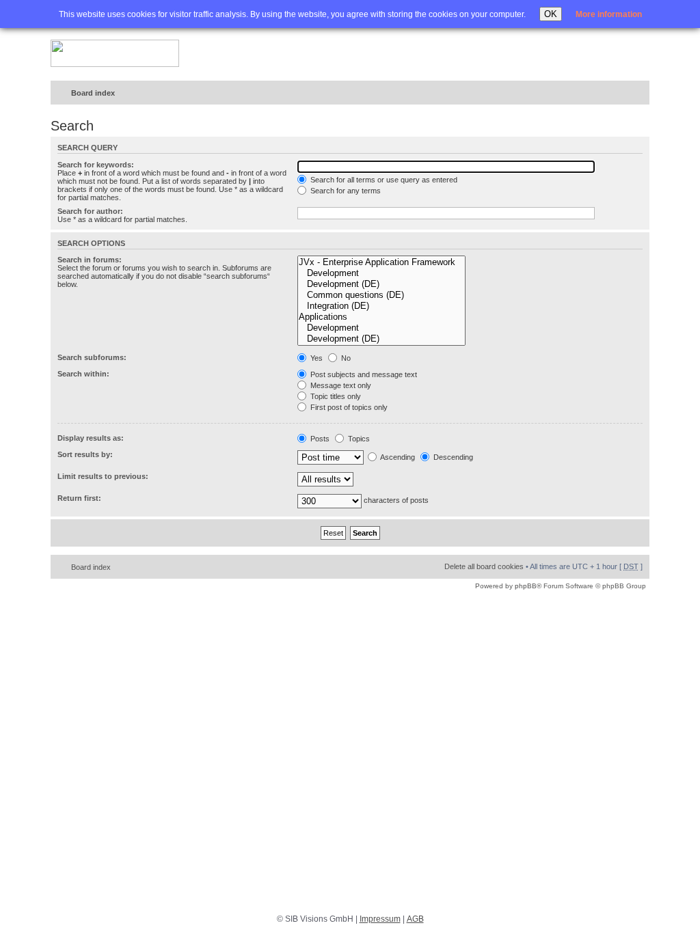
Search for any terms (344, 191)
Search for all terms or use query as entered (382, 180)
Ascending (397, 457)
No (345, 358)
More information (609, 14)
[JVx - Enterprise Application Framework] (381, 262)
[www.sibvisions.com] (115, 54)
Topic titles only (334, 396)
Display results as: (90, 438)
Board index (93, 93)
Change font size (611, 93)
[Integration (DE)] (381, 306)
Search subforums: (91, 357)
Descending (452, 457)
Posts (318, 439)
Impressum (380, 919)
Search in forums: (89, 260)
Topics (358, 439)
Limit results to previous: (102, 476)
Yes (315, 358)
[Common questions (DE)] (381, 295)
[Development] (381, 273)
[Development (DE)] (381, 284)
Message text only (339, 385)
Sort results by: (85, 454)
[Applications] (381, 317)
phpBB (526, 586)
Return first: (79, 498)
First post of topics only (348, 407)
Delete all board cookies (484, 566)
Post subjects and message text (362, 374)
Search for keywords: (95, 165)
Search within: (83, 374)
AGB (415, 919)
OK (550, 14)
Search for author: (90, 211)
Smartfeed (637, 93)
